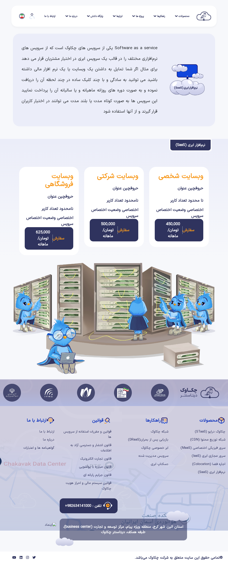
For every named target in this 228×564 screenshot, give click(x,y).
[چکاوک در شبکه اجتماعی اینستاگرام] (27, 557)
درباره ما (73, 16)
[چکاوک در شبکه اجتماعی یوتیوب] (14, 557)
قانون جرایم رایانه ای (97, 475)
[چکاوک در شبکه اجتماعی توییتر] (34, 557)
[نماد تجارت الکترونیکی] (50, 525)
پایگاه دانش (97, 16)
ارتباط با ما (49, 16)
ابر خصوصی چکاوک (154, 448)
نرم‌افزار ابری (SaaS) (211, 472)
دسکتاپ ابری (159, 464)
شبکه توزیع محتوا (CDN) (207, 439)
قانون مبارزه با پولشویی (95, 466)
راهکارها (161, 16)
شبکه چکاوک (159, 431)
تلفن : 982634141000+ (83, 506)
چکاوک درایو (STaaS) (210, 431)
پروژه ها (140, 16)
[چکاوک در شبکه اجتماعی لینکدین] (21, 557)
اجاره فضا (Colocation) (208, 464)
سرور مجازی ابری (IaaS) (208, 456)
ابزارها (119, 16)
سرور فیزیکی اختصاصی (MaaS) (203, 448)
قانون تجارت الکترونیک (95, 458)
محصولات (184, 16)
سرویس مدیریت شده (153, 456)
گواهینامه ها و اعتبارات (38, 448)
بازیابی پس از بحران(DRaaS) (148, 439)
